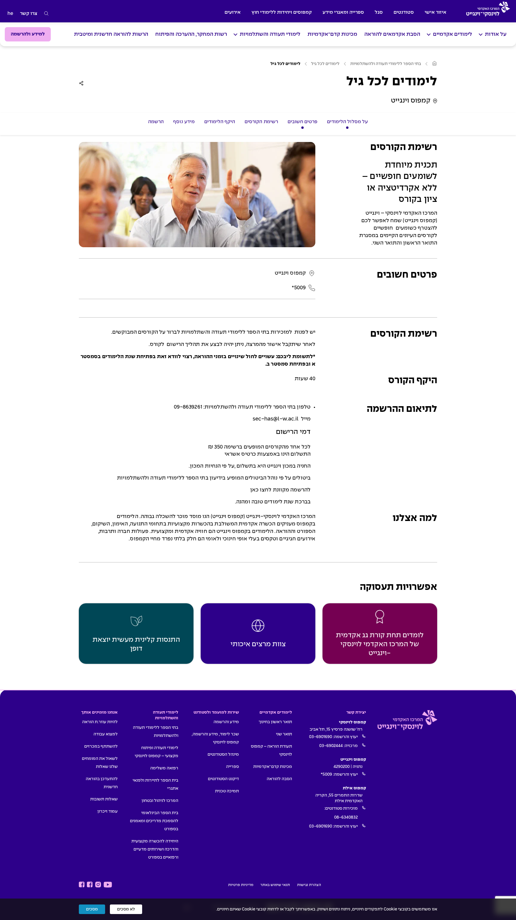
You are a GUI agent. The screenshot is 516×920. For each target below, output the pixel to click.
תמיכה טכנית (227, 791)
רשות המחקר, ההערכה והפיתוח (191, 34)
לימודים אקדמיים (452, 34)
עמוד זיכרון (107, 811)
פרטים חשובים (302, 122)
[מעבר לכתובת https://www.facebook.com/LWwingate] (82, 885)
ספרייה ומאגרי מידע (343, 12)
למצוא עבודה (105, 734)
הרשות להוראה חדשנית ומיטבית (111, 34)
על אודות (495, 34)
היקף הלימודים (219, 122)
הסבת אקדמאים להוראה (392, 34)
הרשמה (156, 122)
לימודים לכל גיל (325, 64)
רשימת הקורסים (261, 122)
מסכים (92, 909)
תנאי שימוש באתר (275, 885)
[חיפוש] (46, 13)
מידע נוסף (183, 122)
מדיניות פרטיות (240, 885)
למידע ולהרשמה (28, 34)
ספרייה (232, 767)
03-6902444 (331, 746)
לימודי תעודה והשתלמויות (270, 34)
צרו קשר (28, 13)
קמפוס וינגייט (411, 101)
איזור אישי (435, 12)
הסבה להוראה (279, 779)
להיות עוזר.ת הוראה (100, 722)
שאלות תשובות (104, 799)
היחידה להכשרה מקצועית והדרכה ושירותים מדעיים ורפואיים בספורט (154, 849)
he (10, 13)
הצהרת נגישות (309, 885)
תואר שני (284, 734)
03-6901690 (320, 737)
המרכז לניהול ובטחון (160, 801)
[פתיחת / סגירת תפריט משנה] (480, 34)
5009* (326, 774)
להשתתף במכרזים (101, 746)
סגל (379, 12)
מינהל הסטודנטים (223, 754)
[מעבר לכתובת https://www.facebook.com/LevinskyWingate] (90, 885)
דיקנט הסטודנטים (223, 779)
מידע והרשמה (226, 722)
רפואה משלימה (164, 768)
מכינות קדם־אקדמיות (332, 34)
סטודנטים (404, 12)
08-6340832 (346, 817)
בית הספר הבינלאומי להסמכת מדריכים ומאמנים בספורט (154, 821)
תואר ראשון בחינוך (275, 722)
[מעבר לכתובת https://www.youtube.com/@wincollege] (108, 885)
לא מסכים (126, 909)
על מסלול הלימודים (347, 122)
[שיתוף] (81, 83)
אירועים (233, 12)
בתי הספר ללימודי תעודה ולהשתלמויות (385, 64)
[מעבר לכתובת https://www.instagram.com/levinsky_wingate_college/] (98, 885)
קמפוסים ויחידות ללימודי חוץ (281, 12)
